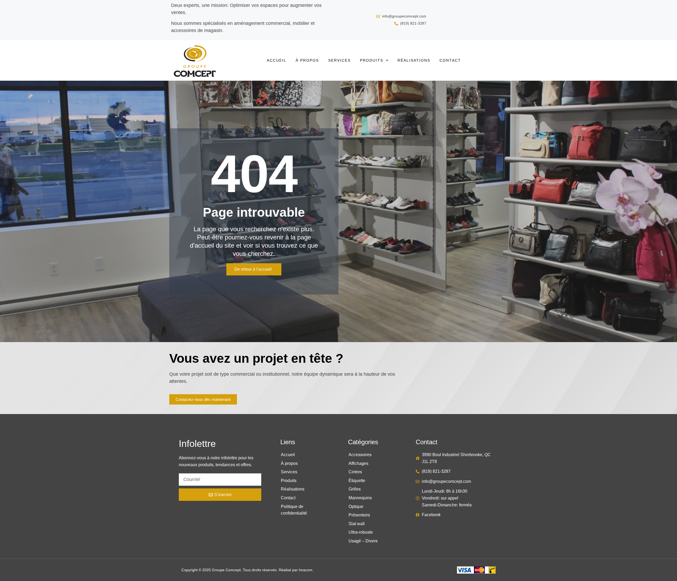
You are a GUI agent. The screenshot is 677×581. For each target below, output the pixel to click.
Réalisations (413, 60)
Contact (450, 60)
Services (339, 60)
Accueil (276, 60)
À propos (307, 60)
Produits (371, 60)
